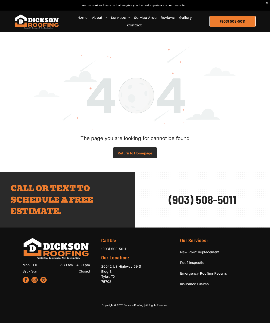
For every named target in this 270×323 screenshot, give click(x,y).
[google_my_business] (43, 280)
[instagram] (34, 280)
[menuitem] (82, 17)
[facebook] (26, 280)
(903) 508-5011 (202, 199)
